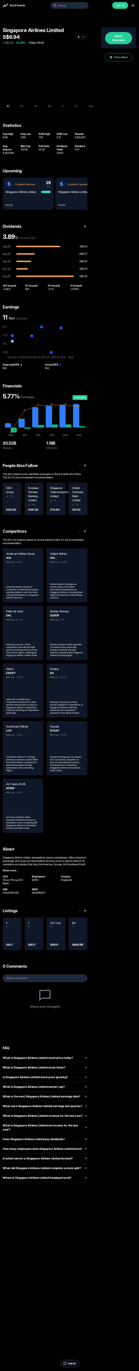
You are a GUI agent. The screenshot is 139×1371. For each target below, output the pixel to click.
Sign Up (120, 5)
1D (8, 106)
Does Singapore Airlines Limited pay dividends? (45, 1139)
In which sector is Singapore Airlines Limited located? (45, 1158)
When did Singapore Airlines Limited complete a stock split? (45, 1168)
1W (21, 106)
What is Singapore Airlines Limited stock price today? (45, 1058)
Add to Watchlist (118, 38)
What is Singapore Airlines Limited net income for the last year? (45, 1127)
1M (35, 106)
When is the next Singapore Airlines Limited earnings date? (45, 1096)
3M (49, 106)
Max (91, 106)
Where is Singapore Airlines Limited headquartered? (45, 1177)
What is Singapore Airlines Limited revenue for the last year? (45, 1115)
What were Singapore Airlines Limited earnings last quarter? (45, 1106)
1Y (63, 106)
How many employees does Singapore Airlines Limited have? (45, 1148)
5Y (76, 106)
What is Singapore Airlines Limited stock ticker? (45, 1067)
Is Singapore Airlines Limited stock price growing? (45, 1077)
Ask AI (72, 1363)
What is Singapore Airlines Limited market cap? (45, 1086)
